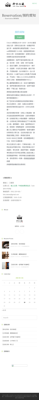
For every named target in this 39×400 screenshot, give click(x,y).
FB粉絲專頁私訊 (24, 186)
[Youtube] (24, 384)
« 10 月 (4, 310)
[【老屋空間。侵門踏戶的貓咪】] (5, 265)
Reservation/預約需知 (12, 18)
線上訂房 (14, 186)
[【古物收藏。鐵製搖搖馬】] (5, 255)
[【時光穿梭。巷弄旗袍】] (5, 244)
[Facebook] (17, 232)
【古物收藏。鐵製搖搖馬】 (18, 254)
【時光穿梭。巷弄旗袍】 (18, 244)
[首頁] (2, 18)
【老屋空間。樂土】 (8, 344)
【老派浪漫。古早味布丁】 (10, 341)
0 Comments (25, 246)
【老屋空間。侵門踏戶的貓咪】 (20, 264)
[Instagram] (22, 232)
